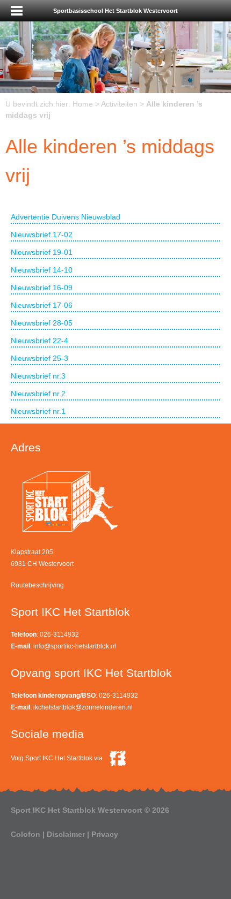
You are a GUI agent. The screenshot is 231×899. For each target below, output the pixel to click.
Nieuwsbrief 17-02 (42, 234)
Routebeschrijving (37, 585)
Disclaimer (66, 834)
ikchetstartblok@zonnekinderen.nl (83, 707)
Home (83, 104)
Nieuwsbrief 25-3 (39, 358)
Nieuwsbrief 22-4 (39, 340)
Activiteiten (119, 104)
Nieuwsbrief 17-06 (42, 305)
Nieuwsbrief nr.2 (38, 393)
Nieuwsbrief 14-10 (42, 270)
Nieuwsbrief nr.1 (38, 411)
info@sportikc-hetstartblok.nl (74, 646)
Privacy (104, 834)
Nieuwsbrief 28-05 (42, 323)
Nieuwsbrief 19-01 (42, 252)
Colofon (25, 834)
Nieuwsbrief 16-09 (42, 287)
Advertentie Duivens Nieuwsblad (65, 217)
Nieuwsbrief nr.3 (38, 376)
